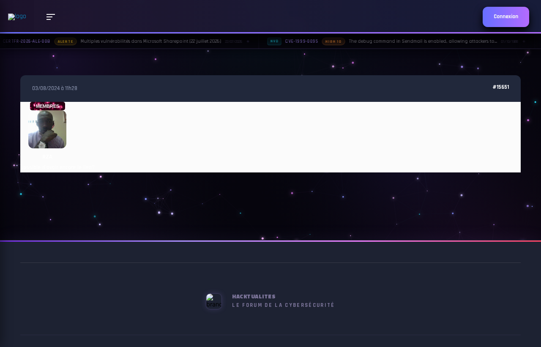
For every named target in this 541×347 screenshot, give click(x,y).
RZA (47, 157)
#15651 (500, 87)
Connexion (506, 16)
